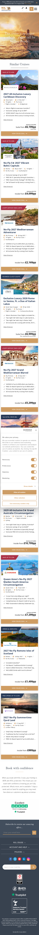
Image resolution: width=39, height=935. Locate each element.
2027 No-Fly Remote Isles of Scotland (19, 652)
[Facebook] (10, 859)
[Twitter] (15, 859)
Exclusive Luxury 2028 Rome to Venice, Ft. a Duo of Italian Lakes (19, 301)
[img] (19, 80)
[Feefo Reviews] (19, 906)
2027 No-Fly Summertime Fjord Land (18, 719)
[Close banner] (36, 430)
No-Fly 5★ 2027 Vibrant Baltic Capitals (16, 164)
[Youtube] (19, 859)
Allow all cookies (19, 492)
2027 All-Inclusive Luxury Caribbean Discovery (17, 95)
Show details (28, 486)
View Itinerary (8, 120)
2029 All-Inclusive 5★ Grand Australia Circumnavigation (19, 511)
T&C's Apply (27, 3)
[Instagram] (28, 859)
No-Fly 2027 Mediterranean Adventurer (19, 231)
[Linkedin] (24, 859)
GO (34, 833)
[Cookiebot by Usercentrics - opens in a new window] (24, 430)
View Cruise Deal (18, 133)
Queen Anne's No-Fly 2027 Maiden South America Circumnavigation (18, 582)
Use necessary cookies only (19, 503)
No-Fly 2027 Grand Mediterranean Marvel (16, 371)
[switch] (34, 465)
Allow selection (19, 498)
